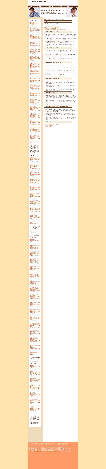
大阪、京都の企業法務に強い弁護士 (35, 197)
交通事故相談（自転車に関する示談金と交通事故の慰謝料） (35, 34)
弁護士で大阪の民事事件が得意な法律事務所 (35, 177)
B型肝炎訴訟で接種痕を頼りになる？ (35, 332)
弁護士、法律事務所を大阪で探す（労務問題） (35, 215)
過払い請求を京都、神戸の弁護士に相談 (35, 378)
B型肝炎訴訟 (33, 239)
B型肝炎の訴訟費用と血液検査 (35, 241)
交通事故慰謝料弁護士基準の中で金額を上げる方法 (35, 96)
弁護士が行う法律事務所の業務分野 (35, 175)
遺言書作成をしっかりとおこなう (62, 448)
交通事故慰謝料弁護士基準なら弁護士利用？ (35, 83)
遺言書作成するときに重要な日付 (43, 447)
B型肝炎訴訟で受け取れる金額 (35, 303)
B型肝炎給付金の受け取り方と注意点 (35, 269)
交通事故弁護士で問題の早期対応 (35, 139)
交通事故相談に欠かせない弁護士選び (35, 42)
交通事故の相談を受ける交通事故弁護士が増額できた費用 (35, 108)
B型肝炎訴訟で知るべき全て (35, 321)
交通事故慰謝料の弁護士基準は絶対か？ (35, 81)
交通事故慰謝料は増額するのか (35, 59)
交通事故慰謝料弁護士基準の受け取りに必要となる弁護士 (35, 86)
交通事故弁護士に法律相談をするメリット (35, 123)
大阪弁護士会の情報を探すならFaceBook (35, 204)
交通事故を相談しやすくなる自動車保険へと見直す (35, 37)
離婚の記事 (33, 354)
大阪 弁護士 (33, 195)
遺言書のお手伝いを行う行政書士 (48, 448)
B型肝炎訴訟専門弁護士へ (35, 244)
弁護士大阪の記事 (34, 223)
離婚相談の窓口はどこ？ (35, 348)
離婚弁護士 (33, 339)
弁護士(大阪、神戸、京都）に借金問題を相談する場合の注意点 (35, 163)
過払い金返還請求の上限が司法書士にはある (35, 373)
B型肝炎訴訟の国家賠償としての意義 (35, 291)
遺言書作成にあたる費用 (33, 449)
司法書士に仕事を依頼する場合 (35, 403)
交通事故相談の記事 (34, 53)
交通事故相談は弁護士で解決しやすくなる (35, 27)
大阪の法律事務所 (34, 179)
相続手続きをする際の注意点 (34, 443)
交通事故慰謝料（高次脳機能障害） (35, 61)
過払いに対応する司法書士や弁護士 (35, 401)
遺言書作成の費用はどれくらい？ (45, 449)
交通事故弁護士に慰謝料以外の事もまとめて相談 (35, 135)
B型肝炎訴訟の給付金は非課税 (35, 246)
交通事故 (32, 22)
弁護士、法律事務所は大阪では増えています (35, 212)
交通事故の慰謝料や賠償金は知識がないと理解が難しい (35, 71)
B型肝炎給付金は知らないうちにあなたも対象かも (35, 275)
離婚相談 (32, 347)
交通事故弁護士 (34, 99)
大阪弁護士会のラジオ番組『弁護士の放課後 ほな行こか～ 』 (35, 209)
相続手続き (49, 19)
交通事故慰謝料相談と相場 (35, 76)
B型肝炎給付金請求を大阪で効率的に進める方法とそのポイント (35, 263)
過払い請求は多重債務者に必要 (35, 375)
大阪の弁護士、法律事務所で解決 (35, 222)
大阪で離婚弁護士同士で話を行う (35, 169)
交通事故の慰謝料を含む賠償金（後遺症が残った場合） (35, 67)
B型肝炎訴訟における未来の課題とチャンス (35, 312)
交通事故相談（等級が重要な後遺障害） (35, 52)
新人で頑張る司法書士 (35, 409)
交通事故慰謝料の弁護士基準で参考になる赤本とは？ (35, 91)
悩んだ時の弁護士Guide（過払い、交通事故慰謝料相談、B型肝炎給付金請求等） (47, 451)
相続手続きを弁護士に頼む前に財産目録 (52, 24)
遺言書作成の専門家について (51, 450)
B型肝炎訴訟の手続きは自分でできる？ (35, 310)
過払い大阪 (33, 370)
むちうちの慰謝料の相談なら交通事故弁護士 (35, 132)
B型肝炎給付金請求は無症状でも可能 (35, 282)
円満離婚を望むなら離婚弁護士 (35, 343)
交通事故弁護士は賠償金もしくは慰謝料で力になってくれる (35, 119)
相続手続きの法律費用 (45, 443)
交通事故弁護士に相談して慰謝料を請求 (35, 103)
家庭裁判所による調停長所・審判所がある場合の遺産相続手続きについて (57, 29)
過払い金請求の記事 (34, 399)
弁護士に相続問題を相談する (35, 160)
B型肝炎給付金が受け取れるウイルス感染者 (35, 261)
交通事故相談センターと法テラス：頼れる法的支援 (35, 29)
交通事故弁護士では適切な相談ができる (35, 116)
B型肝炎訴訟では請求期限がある (35, 334)
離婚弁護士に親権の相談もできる (35, 346)
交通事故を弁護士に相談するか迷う (35, 31)
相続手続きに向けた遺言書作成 (63, 443)
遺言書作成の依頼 (32, 447)
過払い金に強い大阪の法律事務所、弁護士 (35, 202)
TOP (45, 19)
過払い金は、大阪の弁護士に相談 (35, 395)
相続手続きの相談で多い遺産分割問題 (35, 444)
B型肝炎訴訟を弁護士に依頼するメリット (35, 305)
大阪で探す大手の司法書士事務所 (35, 407)
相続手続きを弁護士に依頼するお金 (63, 444)
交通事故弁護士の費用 (35, 121)
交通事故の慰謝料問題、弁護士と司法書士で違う (35, 57)
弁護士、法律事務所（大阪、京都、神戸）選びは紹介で (35, 217)
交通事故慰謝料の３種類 (35, 88)
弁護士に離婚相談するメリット (35, 353)
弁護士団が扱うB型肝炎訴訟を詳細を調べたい (35, 289)
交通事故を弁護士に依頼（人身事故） (35, 128)
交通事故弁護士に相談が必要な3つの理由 (35, 137)
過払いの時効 (33, 393)
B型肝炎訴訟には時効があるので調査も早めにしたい (35, 300)
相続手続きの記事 (48, 126)
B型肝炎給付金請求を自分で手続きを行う (35, 259)
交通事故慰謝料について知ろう (35, 65)
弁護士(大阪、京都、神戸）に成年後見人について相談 (35, 166)
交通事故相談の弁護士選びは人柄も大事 (35, 50)
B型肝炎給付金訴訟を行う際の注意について (35, 252)
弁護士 (32, 157)
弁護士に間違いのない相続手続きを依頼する (52, 26)
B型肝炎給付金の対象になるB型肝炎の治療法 (35, 285)
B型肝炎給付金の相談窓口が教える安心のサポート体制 (35, 272)
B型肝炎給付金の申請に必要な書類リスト (35, 277)
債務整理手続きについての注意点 (35, 367)
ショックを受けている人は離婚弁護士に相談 (35, 341)
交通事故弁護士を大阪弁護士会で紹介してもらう (35, 125)
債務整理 (32, 365)
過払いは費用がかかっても (35, 386)
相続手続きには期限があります (50, 125)
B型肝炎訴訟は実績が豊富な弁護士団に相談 (35, 337)
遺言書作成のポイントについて (34, 448)
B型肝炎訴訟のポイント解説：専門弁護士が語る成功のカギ (35, 318)
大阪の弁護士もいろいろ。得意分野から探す (34, 200)
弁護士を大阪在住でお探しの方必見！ (35, 206)
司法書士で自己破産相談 (35, 408)
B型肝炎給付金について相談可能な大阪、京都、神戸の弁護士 (35, 248)
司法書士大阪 (33, 410)
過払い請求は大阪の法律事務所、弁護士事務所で (35, 380)
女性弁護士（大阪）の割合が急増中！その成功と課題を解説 (35, 193)
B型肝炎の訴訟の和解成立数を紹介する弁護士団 (35, 330)
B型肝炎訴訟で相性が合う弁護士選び (35, 297)
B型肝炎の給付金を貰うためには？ (35, 254)
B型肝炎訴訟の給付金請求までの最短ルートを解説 (35, 324)
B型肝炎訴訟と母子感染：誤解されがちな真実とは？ (35, 315)
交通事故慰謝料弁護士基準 (35, 79)
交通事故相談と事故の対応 (35, 44)
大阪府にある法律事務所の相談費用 (35, 188)
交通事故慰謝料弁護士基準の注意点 (35, 94)
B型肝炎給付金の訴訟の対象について (35, 256)
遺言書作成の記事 (61, 450)
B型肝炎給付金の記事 (35, 287)
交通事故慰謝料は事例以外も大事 (35, 74)
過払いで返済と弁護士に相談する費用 (35, 392)
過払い (32, 371)
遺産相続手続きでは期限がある (50, 28)
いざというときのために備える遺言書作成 (36, 450)
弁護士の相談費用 (34, 158)
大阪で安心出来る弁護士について (35, 181)
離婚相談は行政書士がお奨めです (35, 350)
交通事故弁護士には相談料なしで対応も (35, 114)
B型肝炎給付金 (33, 283)
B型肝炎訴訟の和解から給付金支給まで (35, 295)
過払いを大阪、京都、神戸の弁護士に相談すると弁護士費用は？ (35, 382)
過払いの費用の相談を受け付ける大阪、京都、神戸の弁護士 (35, 388)
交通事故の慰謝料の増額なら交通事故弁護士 (35, 130)
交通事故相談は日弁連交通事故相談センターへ (35, 39)
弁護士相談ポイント (34, 171)
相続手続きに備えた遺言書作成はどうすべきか (62, 449)
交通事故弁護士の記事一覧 (35, 142)
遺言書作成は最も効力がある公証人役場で (58, 447)
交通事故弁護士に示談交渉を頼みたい (35, 101)
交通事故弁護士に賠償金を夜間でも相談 (35, 111)
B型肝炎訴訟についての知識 (35, 326)
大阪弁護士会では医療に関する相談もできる (35, 190)
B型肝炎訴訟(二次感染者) (35, 327)
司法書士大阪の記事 (34, 411)
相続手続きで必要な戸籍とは (49, 444)
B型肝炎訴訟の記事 (34, 338)
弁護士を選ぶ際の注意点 (35, 219)
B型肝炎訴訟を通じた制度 (35, 307)
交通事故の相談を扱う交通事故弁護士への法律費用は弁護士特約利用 (35, 46)
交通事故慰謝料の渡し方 (35, 63)
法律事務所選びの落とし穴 (35, 173)
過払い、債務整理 (34, 368)
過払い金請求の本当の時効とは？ (35, 397)
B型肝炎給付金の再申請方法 (35, 280)
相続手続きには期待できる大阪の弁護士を (52, 27)
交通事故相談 (33, 24)
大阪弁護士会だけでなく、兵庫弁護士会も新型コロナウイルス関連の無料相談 (35, 184)
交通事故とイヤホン (34, 23)
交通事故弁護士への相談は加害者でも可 (35, 106)
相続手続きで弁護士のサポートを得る (51, 23)
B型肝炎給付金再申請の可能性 (35, 267)
